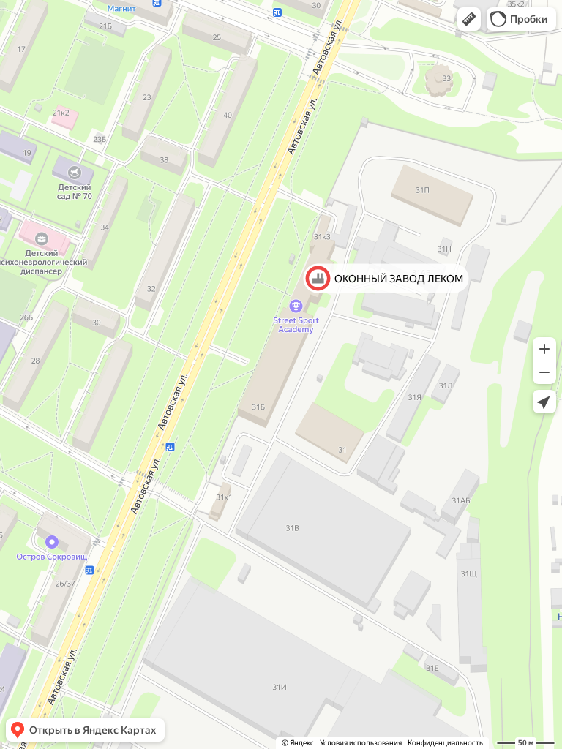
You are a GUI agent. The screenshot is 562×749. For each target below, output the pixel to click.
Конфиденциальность (445, 743)
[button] (469, 19)
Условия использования (361, 743)
